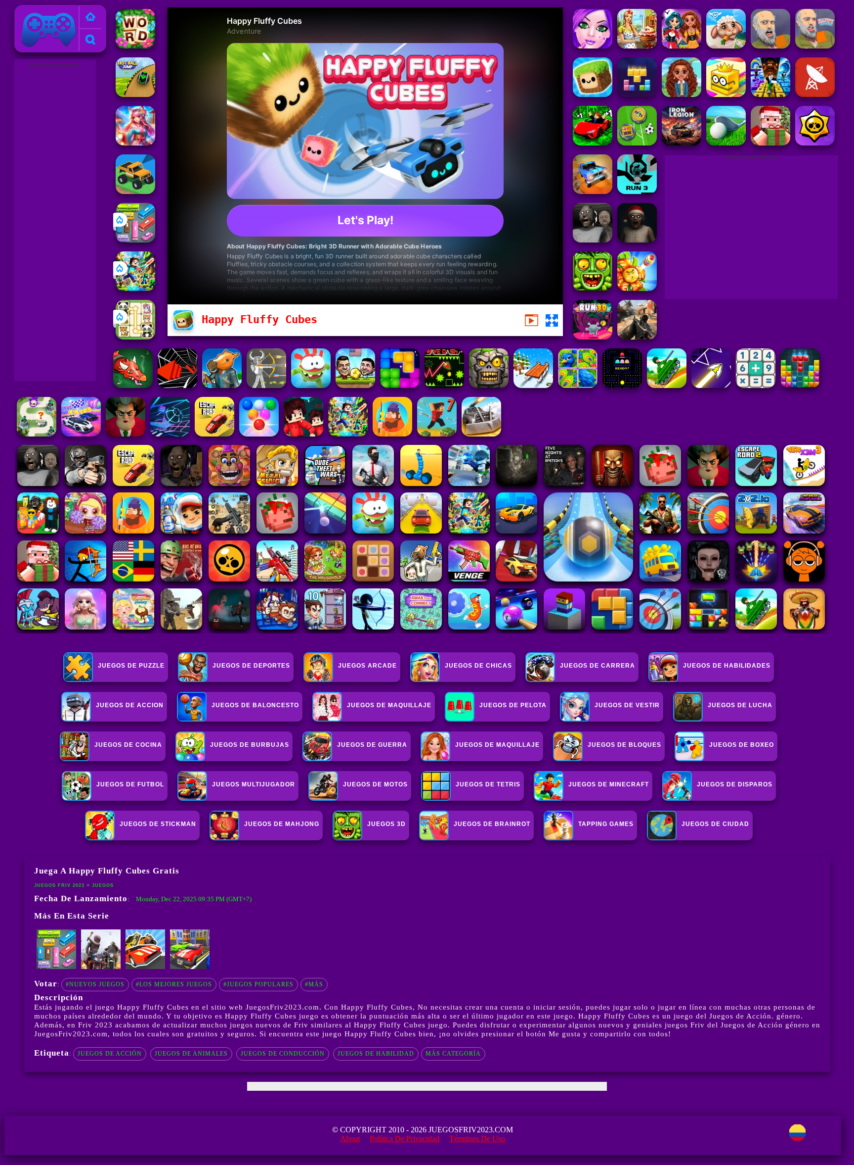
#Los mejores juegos (174, 984)
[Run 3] (637, 191)
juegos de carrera (597, 665)
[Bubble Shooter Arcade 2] (259, 434)
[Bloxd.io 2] (303, 434)
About (350, 1138)
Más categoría (453, 1053)
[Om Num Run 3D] (311, 385)
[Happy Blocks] (637, 94)
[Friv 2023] (90, 17)
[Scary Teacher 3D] (125, 434)
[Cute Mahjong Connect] (135, 337)
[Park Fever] (135, 240)
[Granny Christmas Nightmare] (637, 240)
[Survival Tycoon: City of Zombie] (489, 385)
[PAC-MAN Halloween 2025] (622, 385)
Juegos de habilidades (726, 665)
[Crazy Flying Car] (145, 967)
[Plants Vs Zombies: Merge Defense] (637, 288)
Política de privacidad (404, 1138)
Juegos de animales (191, 1053)
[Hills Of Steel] (666, 385)
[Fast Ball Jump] (135, 94)
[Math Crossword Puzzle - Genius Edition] (755, 385)
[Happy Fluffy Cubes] (592, 94)
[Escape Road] (214, 434)
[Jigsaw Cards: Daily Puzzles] (578, 385)
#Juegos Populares (258, 984)
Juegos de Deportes (251, 665)
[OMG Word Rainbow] (135, 46)
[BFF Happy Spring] (681, 94)
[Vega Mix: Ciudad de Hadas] (135, 143)
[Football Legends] (355, 385)
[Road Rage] (101, 967)
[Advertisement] (54, 220)
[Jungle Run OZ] (592, 288)
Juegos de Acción (110, 1053)
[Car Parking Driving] (190, 967)
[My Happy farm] (726, 46)
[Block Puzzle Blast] (800, 385)
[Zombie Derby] (481, 434)
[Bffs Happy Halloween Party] (681, 46)
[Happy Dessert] (637, 46)
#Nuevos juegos (95, 984)
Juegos (103, 885)
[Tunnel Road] (177, 385)
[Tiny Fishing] (392, 434)
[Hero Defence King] (36, 434)
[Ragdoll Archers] (266, 385)
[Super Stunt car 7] (592, 191)
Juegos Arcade (367, 665)
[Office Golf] (726, 143)
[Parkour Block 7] (437, 434)
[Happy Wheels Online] (815, 46)
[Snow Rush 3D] (533, 385)
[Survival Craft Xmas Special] (770, 143)
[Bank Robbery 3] (222, 385)
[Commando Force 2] (637, 337)
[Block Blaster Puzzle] (400, 385)
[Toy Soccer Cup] (637, 143)
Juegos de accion (130, 705)
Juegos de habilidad (376, 1053)
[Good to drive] (135, 191)
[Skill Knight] (133, 385)
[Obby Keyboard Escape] (770, 94)
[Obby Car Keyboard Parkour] (592, 143)
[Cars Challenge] (81, 434)
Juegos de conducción (283, 1053)
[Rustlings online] (815, 94)
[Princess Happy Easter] (592, 46)
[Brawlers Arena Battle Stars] (815, 143)
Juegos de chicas (478, 665)
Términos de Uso (477, 1138)
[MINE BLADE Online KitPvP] (135, 288)
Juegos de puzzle (131, 665)
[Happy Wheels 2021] (770, 46)
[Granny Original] (592, 240)
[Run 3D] (592, 337)
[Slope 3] (170, 434)
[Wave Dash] (444, 385)
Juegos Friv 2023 (46, 10)
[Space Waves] (711, 385)
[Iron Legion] (681, 143)
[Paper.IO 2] (726, 94)
